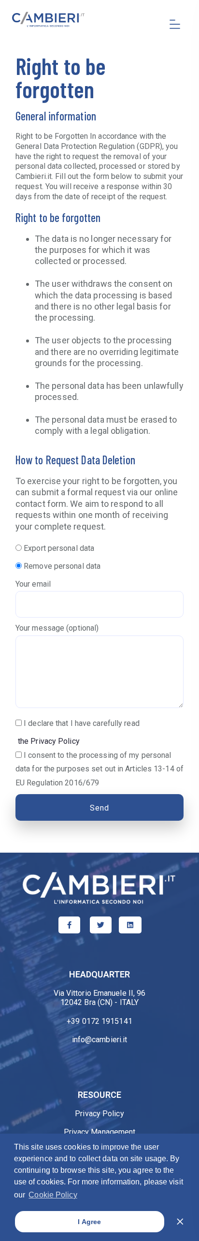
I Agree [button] (89, 1222)
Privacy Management (100, 1132)
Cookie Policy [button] (52, 1195)
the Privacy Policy (49, 741)
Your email (33, 584)
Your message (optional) (57, 628)
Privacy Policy (99, 1113)
